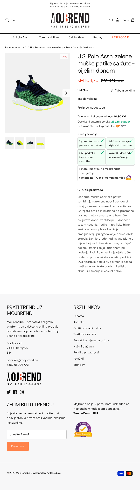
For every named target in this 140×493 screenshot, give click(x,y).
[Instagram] (22, 392)
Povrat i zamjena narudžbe (91, 340)
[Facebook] (15, 392)
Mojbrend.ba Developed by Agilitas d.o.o (38, 472)
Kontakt (78, 322)
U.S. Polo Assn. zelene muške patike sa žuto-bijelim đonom (62, 47)
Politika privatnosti (86, 352)
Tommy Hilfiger (49, 37)
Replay (97, 37)
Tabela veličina (87, 99)
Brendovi (79, 365)
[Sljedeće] (66, 93)
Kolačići (78, 358)
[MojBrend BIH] (70, 20)
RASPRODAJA (121, 37)
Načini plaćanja (83, 346)
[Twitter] (9, 392)
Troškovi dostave (84, 334)
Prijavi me (17, 446)
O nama (78, 316)
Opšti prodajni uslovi (87, 328)
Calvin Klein (76, 37)
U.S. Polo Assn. (20, 37)
